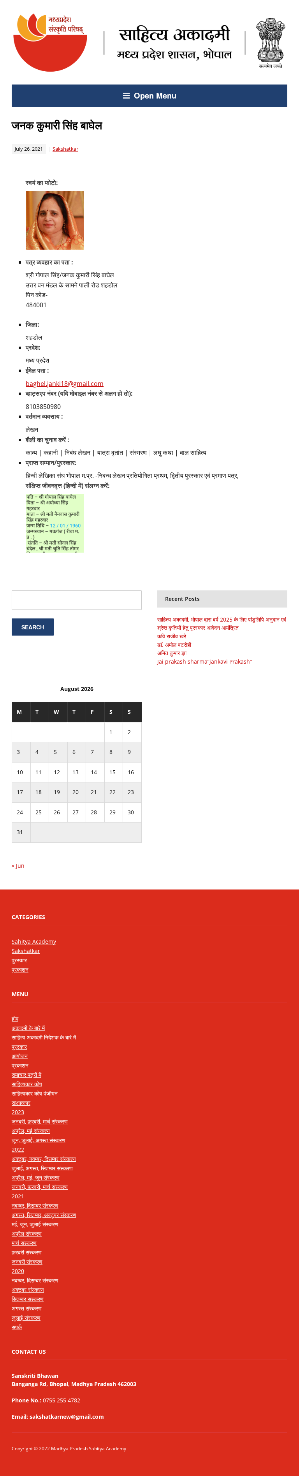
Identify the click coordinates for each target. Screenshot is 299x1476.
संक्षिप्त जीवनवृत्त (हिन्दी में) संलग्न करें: (68, 485)
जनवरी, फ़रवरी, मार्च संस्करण (40, 1121)
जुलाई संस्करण (26, 1317)
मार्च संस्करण (24, 1243)
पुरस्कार (19, 960)
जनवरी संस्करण (27, 1261)
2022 (18, 1149)
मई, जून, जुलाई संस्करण (35, 1224)
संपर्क (17, 1327)
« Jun (18, 865)
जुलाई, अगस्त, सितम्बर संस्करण (42, 1168)
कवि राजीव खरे (171, 636)
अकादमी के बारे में (28, 1028)
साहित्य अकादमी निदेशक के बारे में (44, 1037)
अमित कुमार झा (171, 653)
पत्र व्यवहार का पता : (49, 262)
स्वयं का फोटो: (42, 182)
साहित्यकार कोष (27, 1084)
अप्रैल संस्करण (27, 1233)
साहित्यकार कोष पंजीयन (35, 1093)
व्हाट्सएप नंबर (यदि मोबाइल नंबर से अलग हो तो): (79, 393)
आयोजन (20, 1056)
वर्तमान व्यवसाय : (44, 416)
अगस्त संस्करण (27, 1308)
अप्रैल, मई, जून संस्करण (36, 1177)
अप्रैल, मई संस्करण (31, 1130)
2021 (18, 1196)
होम (15, 1018)
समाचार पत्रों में (26, 1074)
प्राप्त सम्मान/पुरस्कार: (51, 462)
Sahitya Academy (34, 941)
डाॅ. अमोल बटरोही (174, 644)
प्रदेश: (33, 347)
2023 (18, 1112)
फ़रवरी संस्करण (27, 1252)
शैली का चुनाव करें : (47, 439)
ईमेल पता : (37, 370)
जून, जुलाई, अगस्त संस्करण (38, 1140)
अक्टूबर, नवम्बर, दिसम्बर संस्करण (44, 1158)
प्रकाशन (20, 969)
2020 (18, 1271)
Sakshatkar (65, 148)
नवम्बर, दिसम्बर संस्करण (35, 1205)
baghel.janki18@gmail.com (65, 383)
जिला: (32, 324)
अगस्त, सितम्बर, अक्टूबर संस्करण (44, 1215)
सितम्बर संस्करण (28, 1299)
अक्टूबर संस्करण (28, 1289)
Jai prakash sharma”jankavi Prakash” (204, 661)
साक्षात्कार (21, 1102)
